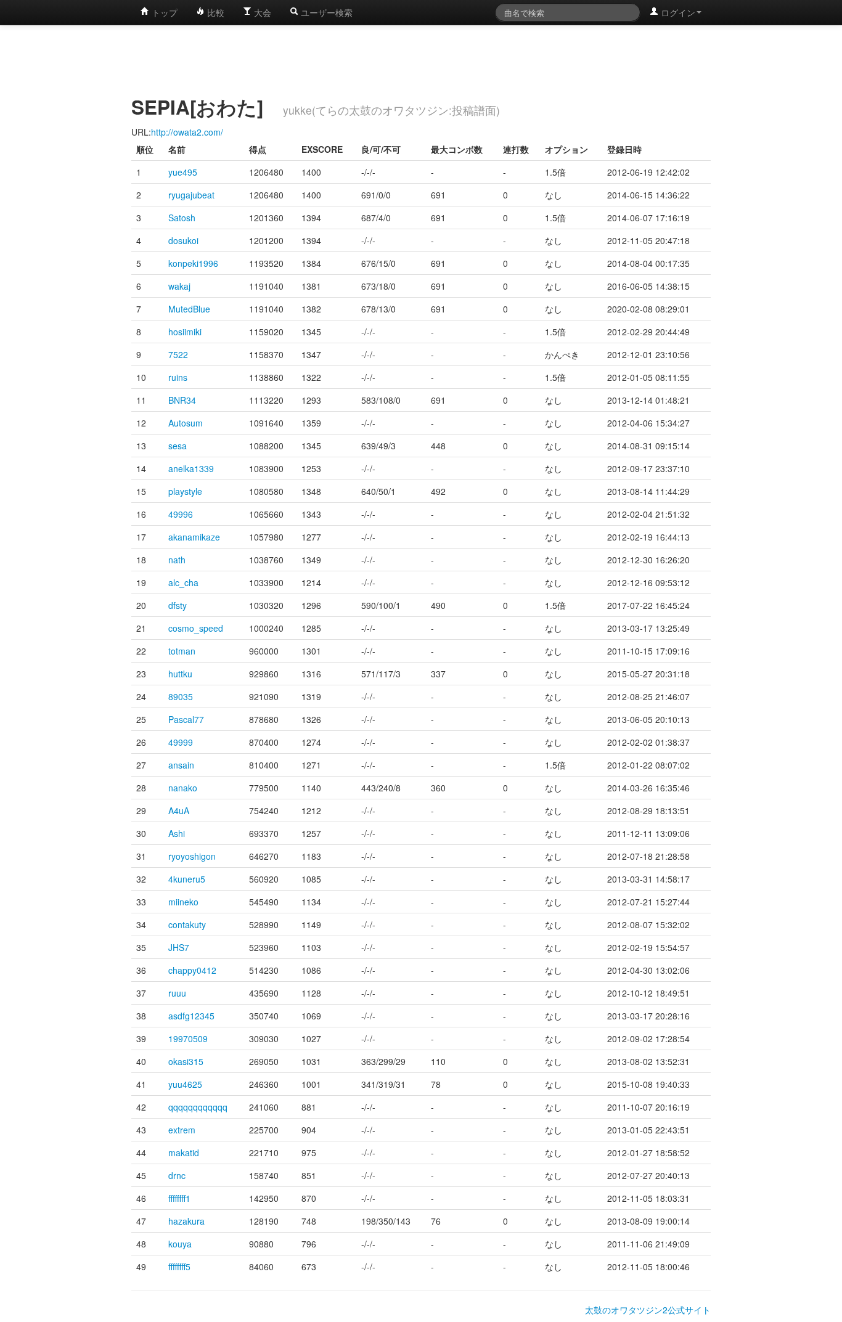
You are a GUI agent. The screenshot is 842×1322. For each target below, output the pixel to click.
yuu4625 (185, 1084)
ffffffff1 (179, 1198)
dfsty (177, 605)
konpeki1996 (193, 263)
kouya (180, 1244)
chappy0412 (192, 970)
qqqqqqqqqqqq (197, 1107)
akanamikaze (194, 537)
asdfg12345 (191, 1016)
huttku (180, 673)
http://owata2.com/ (187, 132)
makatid (183, 1152)
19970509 (188, 1038)
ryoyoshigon (192, 856)
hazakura (186, 1221)
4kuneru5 (186, 879)
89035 (180, 696)
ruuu (177, 993)
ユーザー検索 (325, 12)
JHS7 (178, 947)
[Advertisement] (421, 58)
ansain (181, 765)
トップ (163, 12)
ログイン (676, 12)
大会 (261, 12)
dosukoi (183, 240)
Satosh (181, 217)
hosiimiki (185, 331)
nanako (182, 787)
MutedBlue (189, 309)
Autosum (185, 423)
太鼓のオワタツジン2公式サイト (648, 1310)
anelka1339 (191, 468)
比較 (214, 12)
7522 (178, 354)
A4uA (178, 810)
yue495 (182, 172)
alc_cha (183, 582)
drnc (177, 1175)
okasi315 (185, 1061)
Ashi (176, 833)
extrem (181, 1130)
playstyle (185, 491)
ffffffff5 (179, 1266)
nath (177, 559)
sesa (177, 445)
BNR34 (182, 400)
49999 (180, 742)
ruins (177, 377)
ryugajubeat (191, 195)
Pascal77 (186, 719)
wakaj (179, 286)
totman (181, 651)
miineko (183, 902)
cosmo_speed (195, 628)
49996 (180, 514)
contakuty (187, 924)
